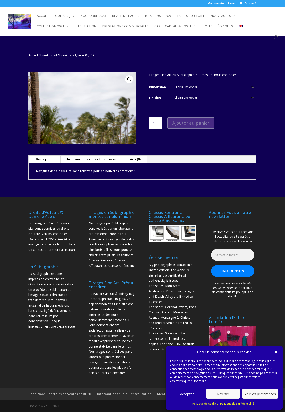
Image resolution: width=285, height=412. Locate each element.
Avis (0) (135, 159)
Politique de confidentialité (237, 404)
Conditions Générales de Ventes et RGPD (59, 394)
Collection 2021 (50, 26)
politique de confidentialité (232, 290)
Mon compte (216, 3)
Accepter (187, 394)
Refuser (223, 394)
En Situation (85, 26)
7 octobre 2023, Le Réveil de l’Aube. (109, 16)
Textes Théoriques (217, 26)
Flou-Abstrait (48, 55)
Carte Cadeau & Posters (174, 26)
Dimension (157, 87)
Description (45, 159)
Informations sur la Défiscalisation (124, 394)
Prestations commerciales (125, 26)
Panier (232, 3)
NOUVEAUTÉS (220, 16)
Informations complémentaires (91, 159)
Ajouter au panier (191, 123)
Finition (155, 98)
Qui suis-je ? (64, 16)
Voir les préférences (260, 394)
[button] (276, 352)
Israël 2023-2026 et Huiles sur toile (175, 16)
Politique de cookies (205, 404)
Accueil (43, 16)
